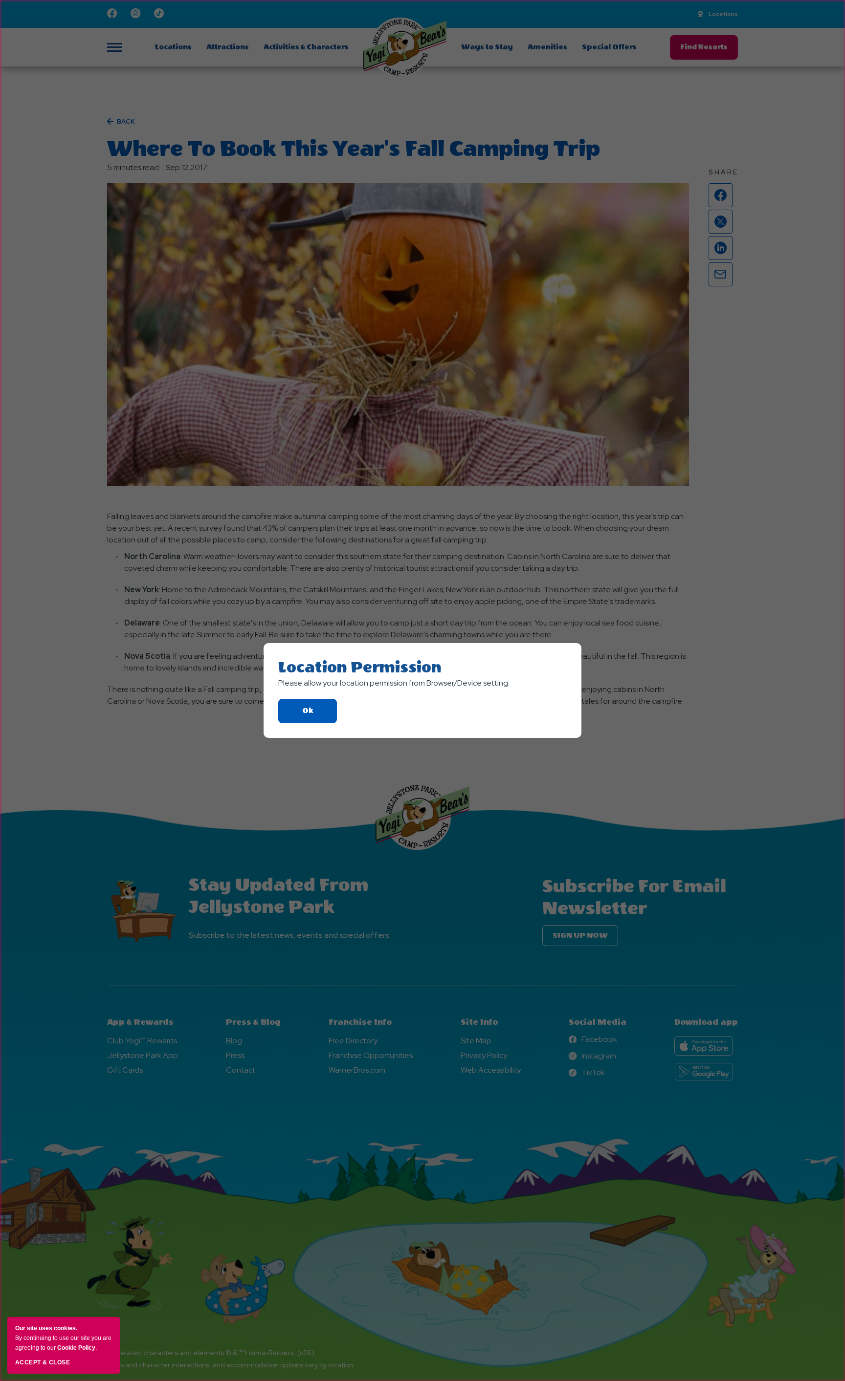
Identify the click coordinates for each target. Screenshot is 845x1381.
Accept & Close (42, 1362)
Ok (319, 714)
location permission (360, 667)
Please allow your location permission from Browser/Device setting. (394, 683)
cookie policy (76, 1347)
